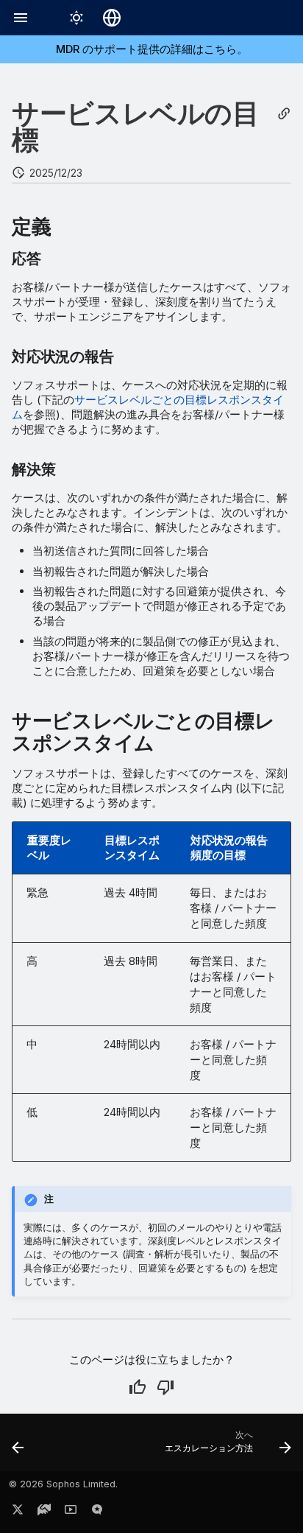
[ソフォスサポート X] (17, 1512)
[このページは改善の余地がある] (165, 1387)
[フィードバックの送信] (97, 1512)
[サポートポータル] (44, 1512)
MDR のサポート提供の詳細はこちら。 (152, 49)
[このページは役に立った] (137, 1387)
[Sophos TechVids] (70, 1512)
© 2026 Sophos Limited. (63, 1484)
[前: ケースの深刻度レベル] (18, 1446)
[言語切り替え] (111, 17)
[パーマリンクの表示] (284, 114)
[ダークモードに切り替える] (76, 17)
